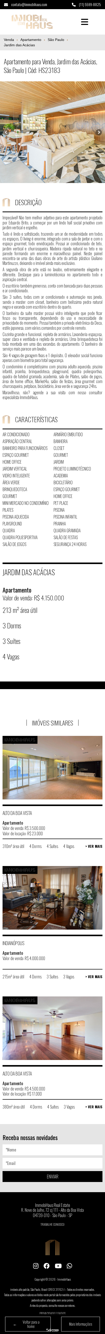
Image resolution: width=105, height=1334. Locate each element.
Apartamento (30, 40)
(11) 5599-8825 (89, 4)
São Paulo (56, 40)
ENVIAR (52, 1176)
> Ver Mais (93, 846)
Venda (9, 40)
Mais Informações (80, 1324)
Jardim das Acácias (19, 45)
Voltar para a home (26, 1324)
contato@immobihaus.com (28, 4)
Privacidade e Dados (52, 1313)
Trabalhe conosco (52, 1224)
